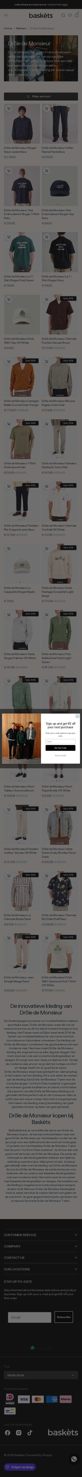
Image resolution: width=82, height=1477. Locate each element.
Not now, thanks (60, 756)
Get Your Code (60, 748)
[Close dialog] (77, 716)
